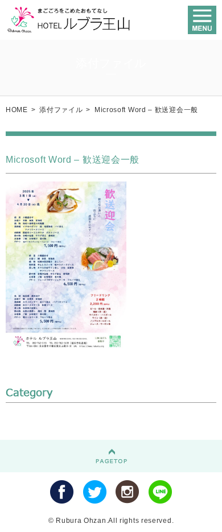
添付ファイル (61, 110)
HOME (17, 110)
